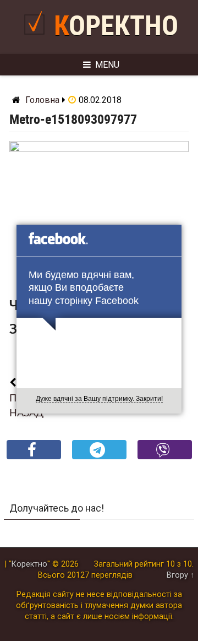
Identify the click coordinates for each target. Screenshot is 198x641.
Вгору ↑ (180, 575)
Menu (107, 64)
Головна (42, 100)
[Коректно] (37, 39)
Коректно (116, 26)
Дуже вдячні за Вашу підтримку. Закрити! (99, 399)
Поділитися (34, 458)
